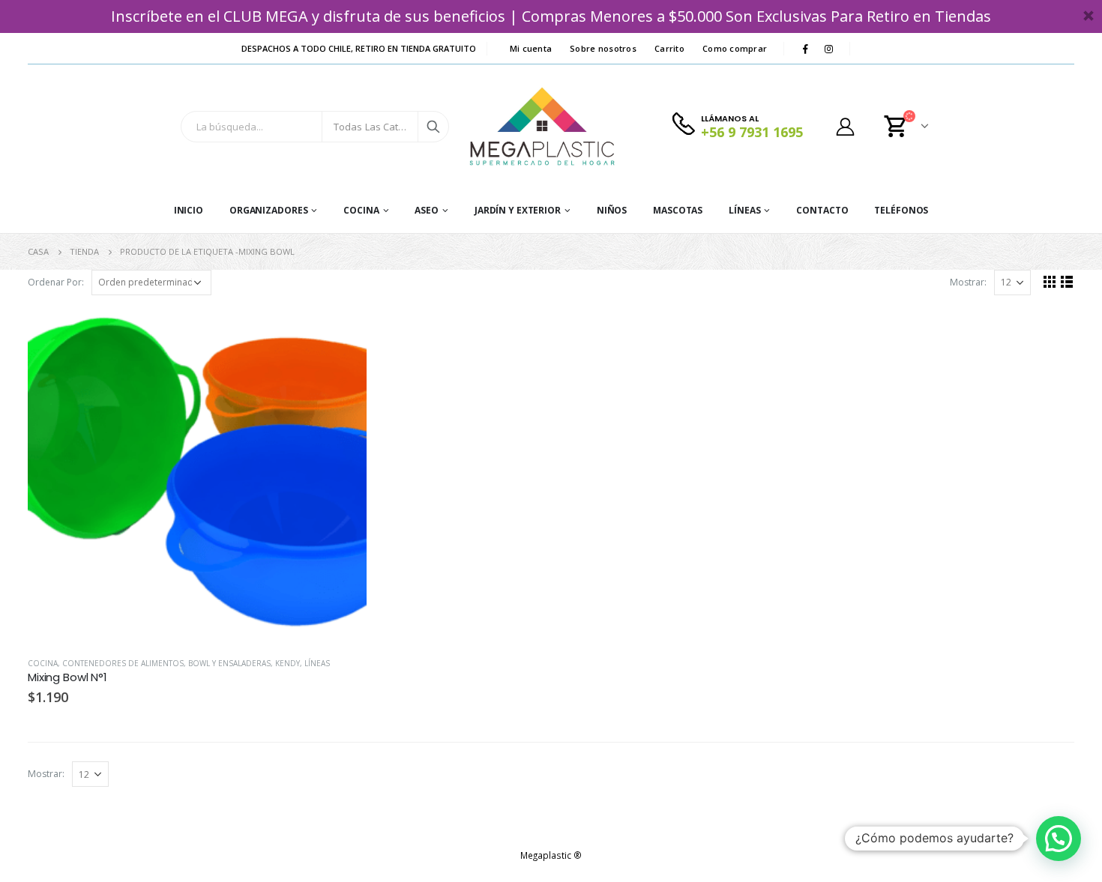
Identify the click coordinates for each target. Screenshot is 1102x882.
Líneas (744, 210)
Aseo (427, 210)
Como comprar (734, 48)
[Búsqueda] (433, 127)
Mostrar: (968, 282)
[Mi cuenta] (844, 126)
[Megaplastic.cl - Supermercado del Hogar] (542, 126)
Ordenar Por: (56, 282)
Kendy (287, 663)
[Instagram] (828, 48)
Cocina (361, 210)
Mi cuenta (531, 48)
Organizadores (268, 210)
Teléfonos (901, 210)
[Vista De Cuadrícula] (1050, 281)
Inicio (188, 210)
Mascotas (677, 210)
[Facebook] (805, 48)
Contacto (822, 210)
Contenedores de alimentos (123, 663)
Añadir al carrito (341, 331)
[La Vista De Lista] (1067, 281)
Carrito (669, 48)
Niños (612, 210)
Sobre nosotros (603, 48)
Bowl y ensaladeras (229, 663)
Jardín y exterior (518, 210)
